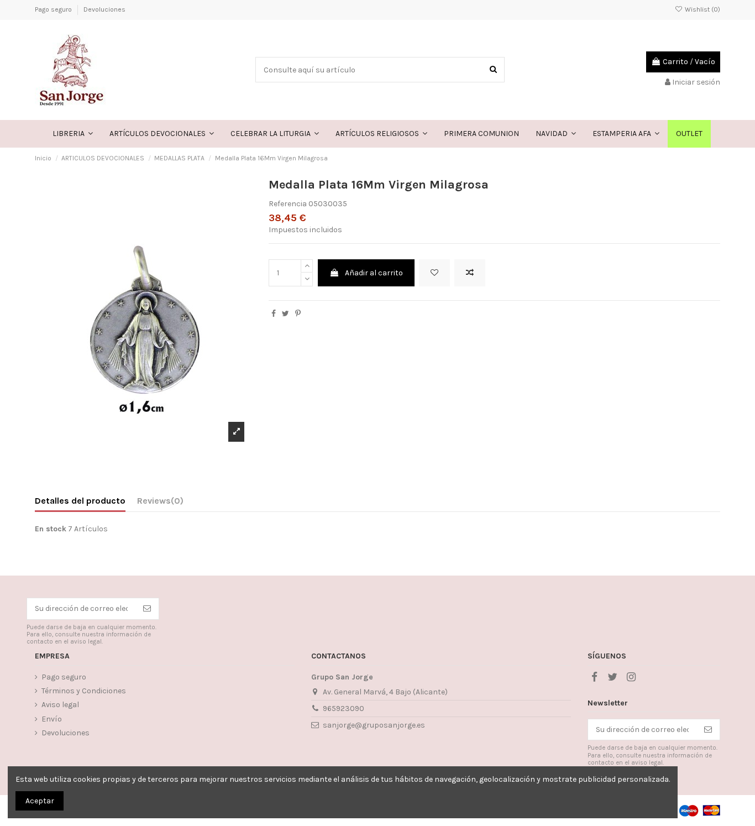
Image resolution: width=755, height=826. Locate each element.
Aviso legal (60, 704)
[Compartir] (273, 313)
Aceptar (39, 801)
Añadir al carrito (374, 273)
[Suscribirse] (147, 608)
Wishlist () (701, 9)
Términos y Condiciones (83, 691)
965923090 (343, 708)
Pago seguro (54, 9)
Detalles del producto (80, 500)
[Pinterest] (298, 313)
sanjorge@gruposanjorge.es (374, 725)
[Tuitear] (285, 313)
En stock (50, 529)
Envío (51, 719)
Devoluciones (104, 9)
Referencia (288, 203)
